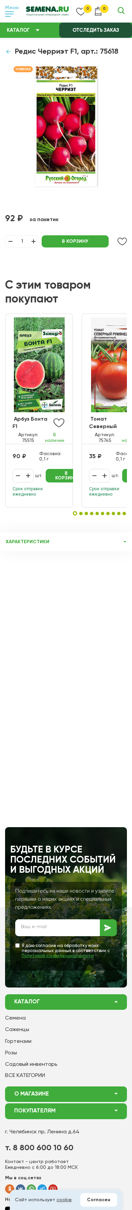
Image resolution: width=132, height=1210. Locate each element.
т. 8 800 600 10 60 (39, 1148)
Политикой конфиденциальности (58, 956)
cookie (64, 1200)
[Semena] (47, 11)
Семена (15, 1018)
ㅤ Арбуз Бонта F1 (30, 423)
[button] (75, 513)
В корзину (75, 241)
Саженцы (17, 1029)
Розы (11, 1053)
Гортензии (18, 1041)
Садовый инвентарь (31, 1064)
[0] (81, 11)
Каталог (18, 30)
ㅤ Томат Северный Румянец (103, 423)
